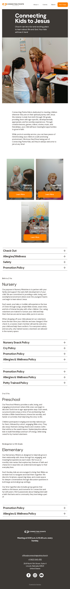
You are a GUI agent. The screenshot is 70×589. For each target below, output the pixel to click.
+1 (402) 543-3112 (35, 559)
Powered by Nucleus (35, 584)
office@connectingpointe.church (35, 555)
